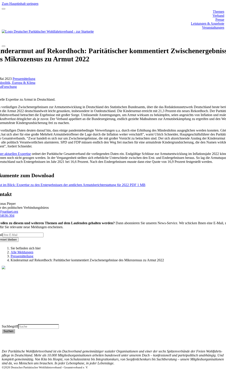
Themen (218, 11)
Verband (218, 15)
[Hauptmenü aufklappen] (3, 8)
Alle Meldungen (22, 252)
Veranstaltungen (213, 27)
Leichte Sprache (13, 322)
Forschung (9, 87)
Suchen (8, 331)
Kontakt (218, 335)
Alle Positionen (12, 314)
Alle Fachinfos (12, 306)
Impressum (216, 343)
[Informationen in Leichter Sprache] (4, 40)
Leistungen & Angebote (207, 23)
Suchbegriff (10, 326)
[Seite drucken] (3, 46)
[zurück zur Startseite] (48, 31)
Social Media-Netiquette (207, 347)
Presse (219, 19)
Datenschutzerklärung (209, 339)
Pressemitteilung (24, 79)
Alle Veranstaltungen (16, 318)
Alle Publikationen (15, 310)
